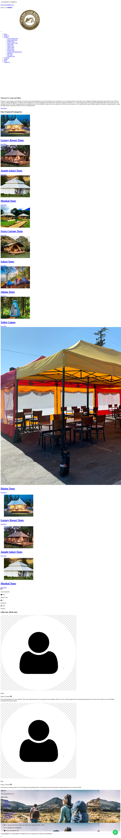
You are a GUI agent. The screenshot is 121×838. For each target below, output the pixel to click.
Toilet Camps (10, 47)
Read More (4, 524)
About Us (6, 35)
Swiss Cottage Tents (12, 43)
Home (5, 34)
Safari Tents (10, 44)
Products (6, 37)
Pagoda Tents (10, 50)
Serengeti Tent (11, 56)
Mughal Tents (10, 41)
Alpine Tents (10, 46)
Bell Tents (10, 53)
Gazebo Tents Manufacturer (14, 52)
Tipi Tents (9, 55)
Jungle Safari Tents (12, 40)
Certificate (6, 57)
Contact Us (7, 62)
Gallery (6, 59)
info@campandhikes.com (7, 5)
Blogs (5, 60)
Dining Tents (10, 49)
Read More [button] (4, 108)
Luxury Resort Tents (12, 38)
